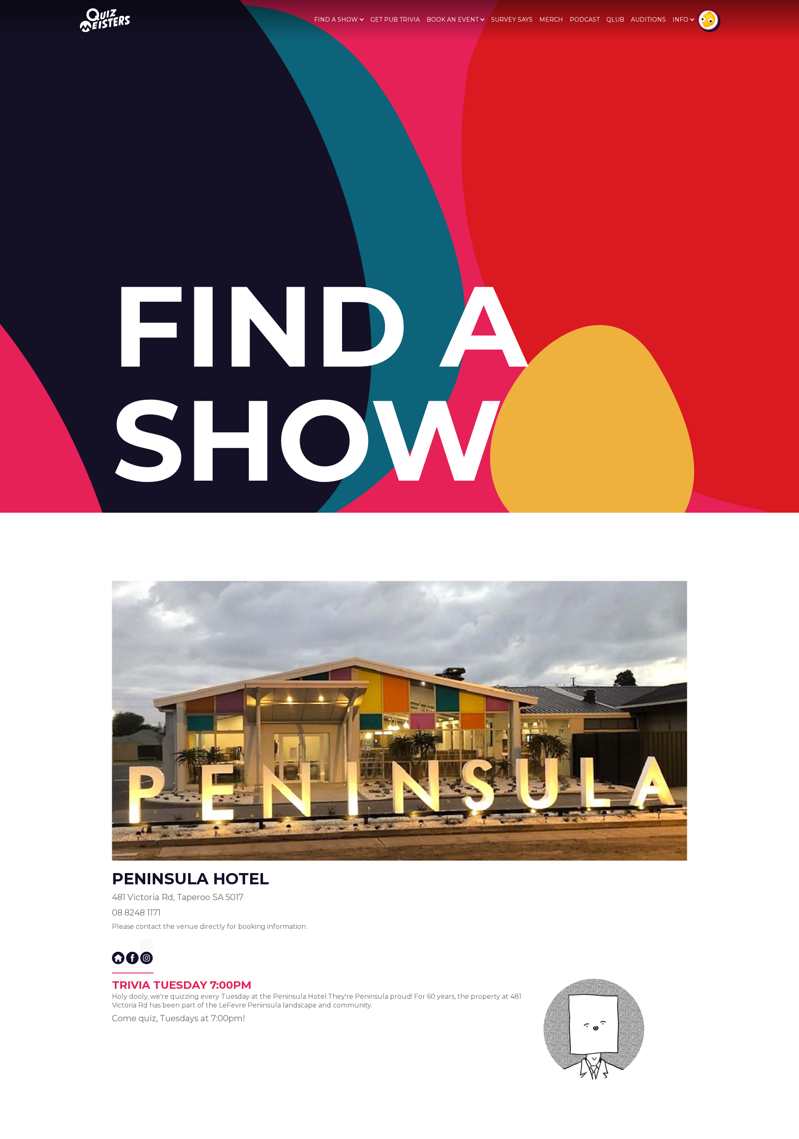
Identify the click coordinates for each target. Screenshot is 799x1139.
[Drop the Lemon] (708, 20)
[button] (339, 19)
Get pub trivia (395, 19)
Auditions (648, 19)
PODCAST (585, 19)
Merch (551, 19)
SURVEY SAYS (512, 19)
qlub (615, 19)
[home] (105, 20)
